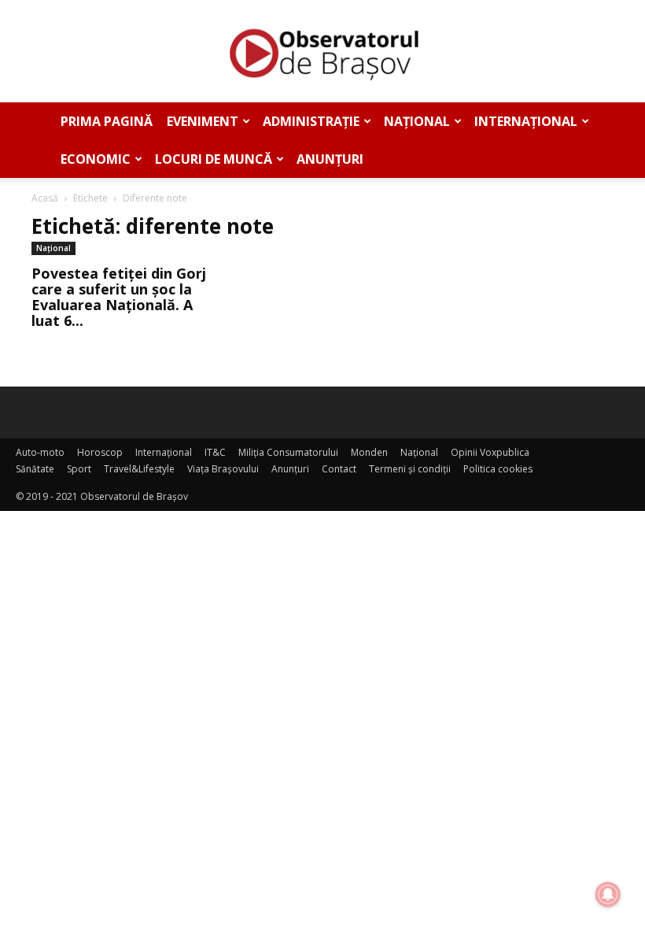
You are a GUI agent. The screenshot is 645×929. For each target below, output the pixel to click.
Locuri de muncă (213, 159)
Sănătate (35, 469)
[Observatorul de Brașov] (322, 52)
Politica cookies (498, 469)
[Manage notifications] (608, 894)
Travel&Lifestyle (139, 469)
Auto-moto (40, 452)
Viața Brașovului (223, 469)
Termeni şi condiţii (410, 469)
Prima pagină (107, 121)
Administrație (311, 121)
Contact (339, 469)
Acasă (44, 198)
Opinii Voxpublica (490, 452)
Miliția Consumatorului (288, 452)
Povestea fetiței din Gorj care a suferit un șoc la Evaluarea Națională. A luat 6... (118, 297)
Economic (96, 159)
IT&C (215, 452)
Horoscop (100, 452)
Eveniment (202, 121)
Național (417, 121)
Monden (369, 452)
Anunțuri (330, 159)
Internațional (525, 121)
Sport (79, 469)
